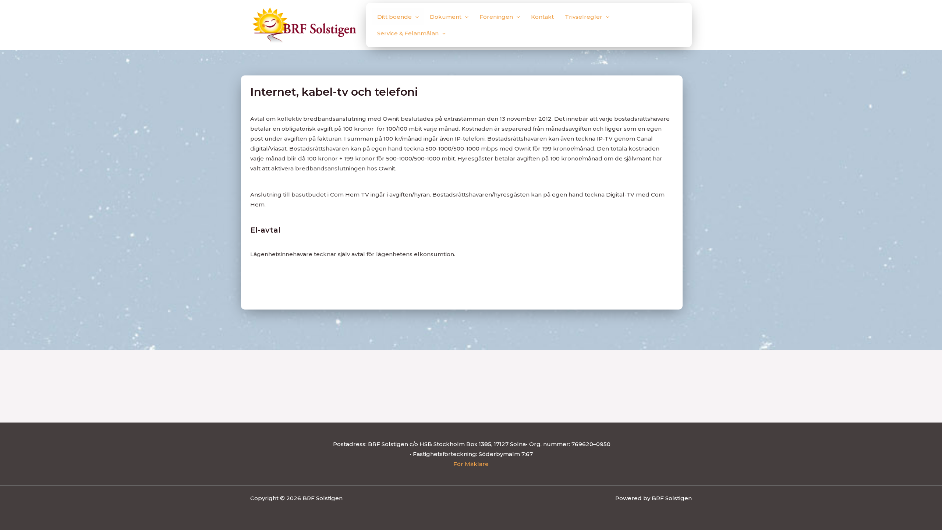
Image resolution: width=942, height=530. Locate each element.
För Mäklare (471, 463)
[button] (415, 16)
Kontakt (542, 16)
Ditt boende (394, 16)
